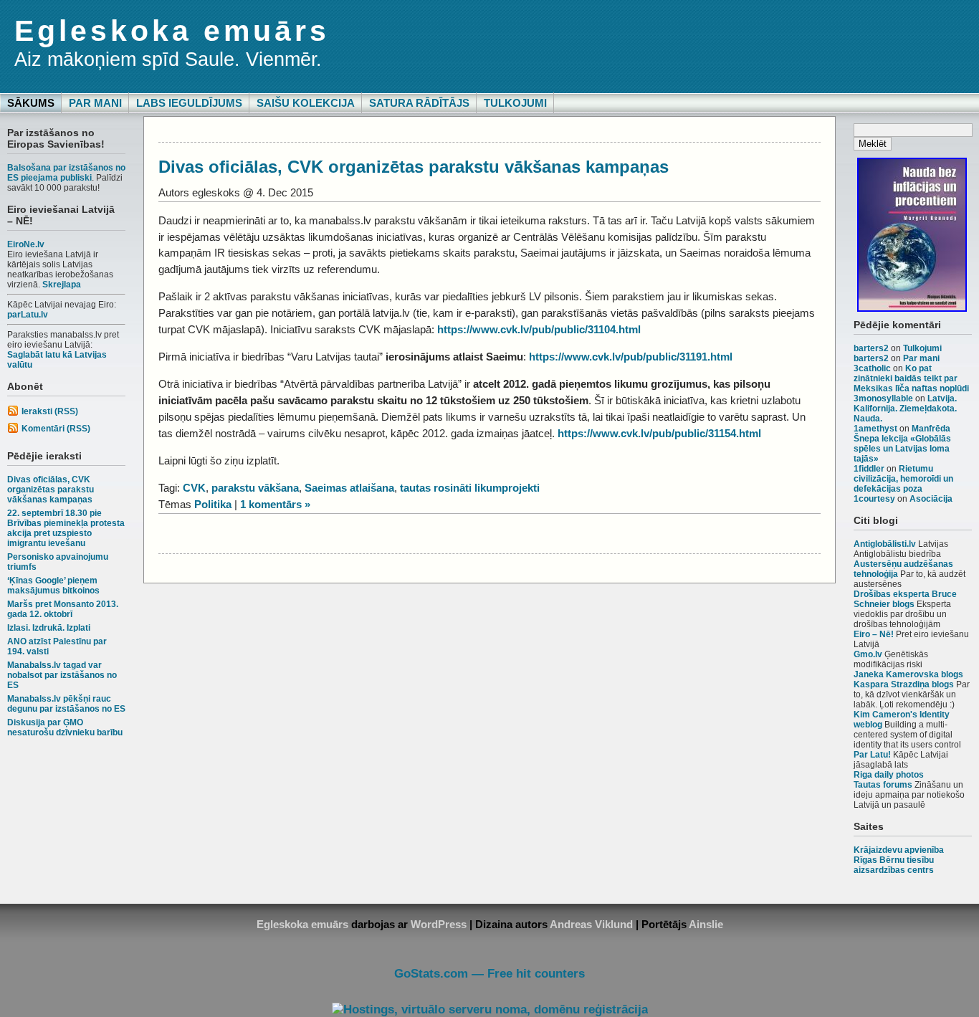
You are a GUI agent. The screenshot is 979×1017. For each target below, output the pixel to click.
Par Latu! (872, 755)
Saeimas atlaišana (349, 488)
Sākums (30, 103)
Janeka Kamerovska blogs (908, 674)
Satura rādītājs (419, 103)
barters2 (871, 348)
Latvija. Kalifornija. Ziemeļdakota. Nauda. (905, 408)
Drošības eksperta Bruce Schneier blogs (905, 599)
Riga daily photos (889, 775)
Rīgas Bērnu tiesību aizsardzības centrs (894, 865)
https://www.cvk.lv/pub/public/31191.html (630, 356)
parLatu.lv (27, 315)
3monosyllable (883, 398)
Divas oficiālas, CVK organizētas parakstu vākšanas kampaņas (50, 489)
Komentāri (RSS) (56, 429)
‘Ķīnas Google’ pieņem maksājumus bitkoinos (53, 586)
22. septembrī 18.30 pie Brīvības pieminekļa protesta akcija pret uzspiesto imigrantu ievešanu (66, 528)
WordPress (439, 924)
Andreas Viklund (591, 924)
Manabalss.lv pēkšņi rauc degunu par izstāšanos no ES (66, 704)
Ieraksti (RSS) (50, 411)
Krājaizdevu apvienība (899, 850)
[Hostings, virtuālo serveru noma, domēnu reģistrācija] (490, 1009)
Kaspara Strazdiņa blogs (904, 684)
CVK (194, 488)
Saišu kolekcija (306, 103)
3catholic (872, 368)
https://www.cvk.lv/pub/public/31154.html (659, 433)
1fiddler (869, 469)
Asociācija (930, 499)
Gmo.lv (868, 654)
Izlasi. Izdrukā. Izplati (48, 628)
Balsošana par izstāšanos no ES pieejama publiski (66, 173)
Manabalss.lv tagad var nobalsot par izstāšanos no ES (62, 675)
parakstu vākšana (255, 488)
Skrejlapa (61, 285)
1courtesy (874, 499)
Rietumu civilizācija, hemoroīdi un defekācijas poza (903, 479)
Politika (212, 504)
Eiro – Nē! (874, 634)
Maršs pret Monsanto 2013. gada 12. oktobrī (62, 609)
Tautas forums (883, 785)
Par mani (95, 103)
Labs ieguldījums (189, 103)
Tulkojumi (515, 103)
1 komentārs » (275, 504)
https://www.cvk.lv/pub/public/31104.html (539, 329)
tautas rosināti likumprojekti (470, 488)
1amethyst (875, 429)
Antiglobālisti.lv (885, 544)
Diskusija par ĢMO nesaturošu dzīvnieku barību (65, 727)
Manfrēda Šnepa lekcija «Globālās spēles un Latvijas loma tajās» (902, 444)
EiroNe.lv (25, 244)
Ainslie (706, 924)
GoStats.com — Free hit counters (489, 973)
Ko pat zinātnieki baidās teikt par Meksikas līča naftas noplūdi (911, 378)
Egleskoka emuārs (172, 30)
